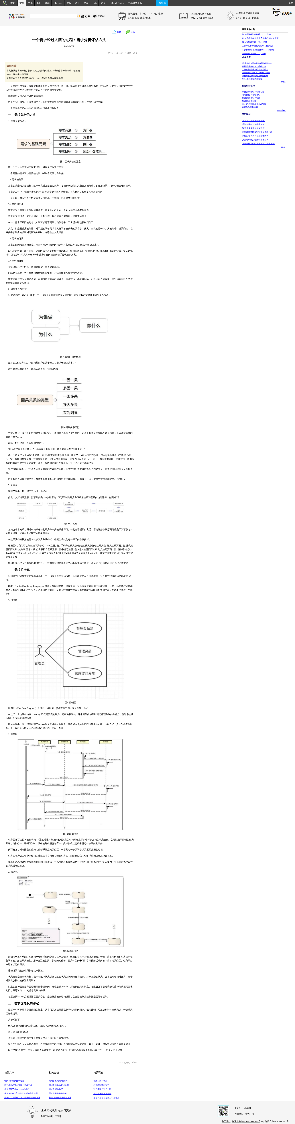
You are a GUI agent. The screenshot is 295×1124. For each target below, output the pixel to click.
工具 (94, 3)
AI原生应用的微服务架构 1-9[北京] (257, 46)
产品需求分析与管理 (102, 1093)
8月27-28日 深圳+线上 (202, 18)
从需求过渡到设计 (101, 1085)
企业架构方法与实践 (201, 14)
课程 (69, 3)
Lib (38, 3)
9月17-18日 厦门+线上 (247, 18)
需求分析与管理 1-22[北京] (254, 53)
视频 (47, 3)
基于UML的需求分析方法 (60, 1097)
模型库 (162, 3)
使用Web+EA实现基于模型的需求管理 (21, 1093)
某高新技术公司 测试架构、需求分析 (258, 143)
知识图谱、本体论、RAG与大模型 (145, 13)
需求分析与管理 (100, 1081)
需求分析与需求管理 (58, 1081)
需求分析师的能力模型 (14, 1081)
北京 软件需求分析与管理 (253, 120)
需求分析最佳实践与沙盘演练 (106, 1098)
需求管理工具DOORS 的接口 (16, 1089)
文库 (30, 3)
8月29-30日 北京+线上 (139, 18)
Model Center (117, 3)
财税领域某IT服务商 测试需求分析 (257, 132)
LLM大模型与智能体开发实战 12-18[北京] (260, 38)
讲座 (103, 3)
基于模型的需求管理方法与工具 (18, 1085)
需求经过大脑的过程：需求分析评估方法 (22, 1097)
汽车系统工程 (135, 3)
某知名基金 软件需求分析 (253, 124)
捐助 (133, 32)
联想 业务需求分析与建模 (253, 128)
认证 (77, 3)
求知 (12, 3)
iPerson (58, 3)
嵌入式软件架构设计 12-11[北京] (256, 34)
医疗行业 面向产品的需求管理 (255, 136)
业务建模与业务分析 (102, 1089)
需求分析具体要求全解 (59, 1085)
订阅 (118, 32)
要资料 (101, 16)
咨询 (86, 3)
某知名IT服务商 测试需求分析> (255, 140)
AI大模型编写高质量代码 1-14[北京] (258, 50)
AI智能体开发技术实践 (247, 13)
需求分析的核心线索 (58, 1093)
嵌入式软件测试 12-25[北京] (254, 42)
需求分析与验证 (56, 1089)
